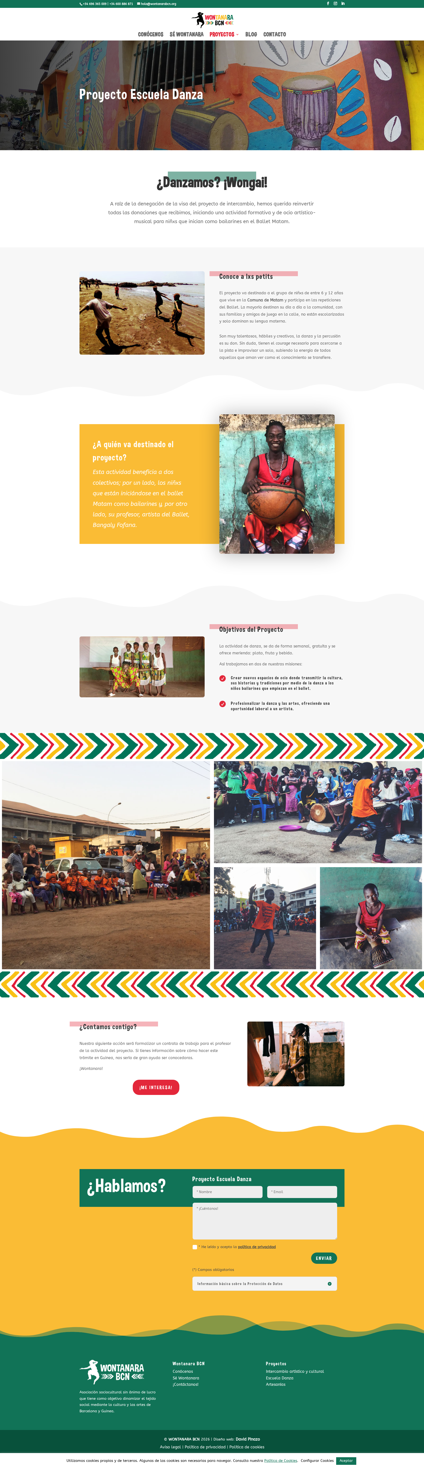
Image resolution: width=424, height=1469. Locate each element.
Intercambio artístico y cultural (295, 1371)
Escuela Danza (279, 1378)
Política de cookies (246, 1447)
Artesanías (275, 1384)
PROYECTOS (222, 35)
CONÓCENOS (151, 35)
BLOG (251, 35)
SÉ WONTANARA (187, 35)
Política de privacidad (205, 1447)
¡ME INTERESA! (156, 1087)
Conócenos (183, 1371)
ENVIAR (324, 1258)
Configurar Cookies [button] (317, 1460)
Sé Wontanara (186, 1378)
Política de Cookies (280, 1460)
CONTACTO (275, 35)
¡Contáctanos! (186, 1384)
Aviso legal (170, 1447)
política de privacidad (257, 1247)
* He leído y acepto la (237, 1247)
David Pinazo (248, 1439)
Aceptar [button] (346, 1461)
